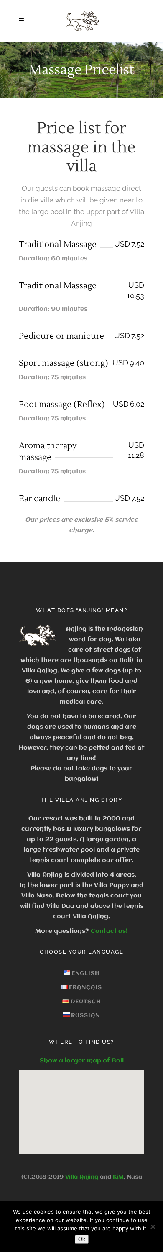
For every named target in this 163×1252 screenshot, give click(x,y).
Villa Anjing (81, 1177)
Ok (81, 1239)
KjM (118, 1177)
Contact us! (109, 931)
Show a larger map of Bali (82, 1060)
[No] (152, 1226)
